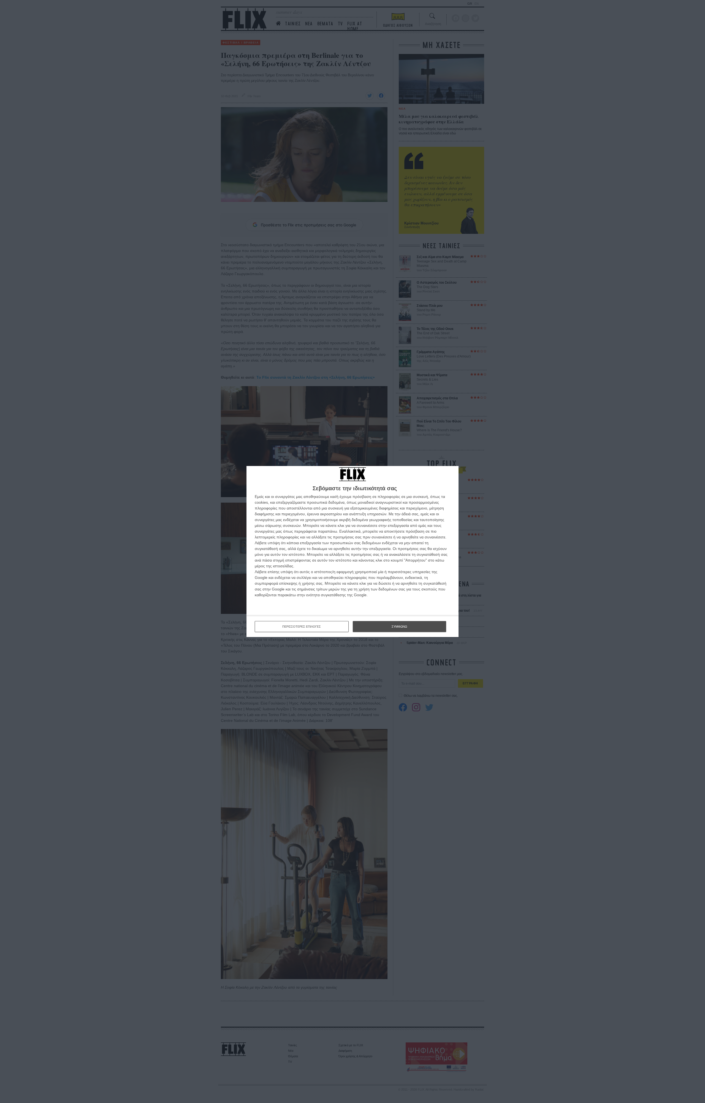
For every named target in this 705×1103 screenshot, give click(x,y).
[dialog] (352, 551)
